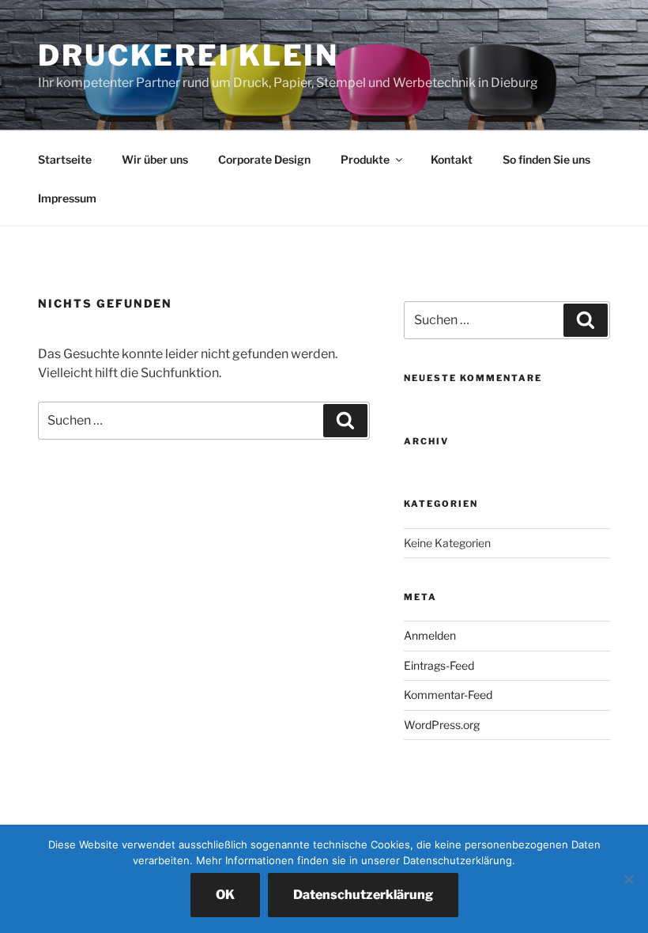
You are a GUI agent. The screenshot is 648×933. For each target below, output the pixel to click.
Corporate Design (264, 159)
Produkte (365, 159)
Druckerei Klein (188, 55)
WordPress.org (442, 724)
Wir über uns (155, 159)
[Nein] (628, 879)
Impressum (67, 198)
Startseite (65, 159)
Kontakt (452, 159)
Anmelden (430, 635)
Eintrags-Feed (439, 665)
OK (225, 894)
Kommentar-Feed (448, 694)
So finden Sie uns (546, 159)
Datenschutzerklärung (363, 894)
